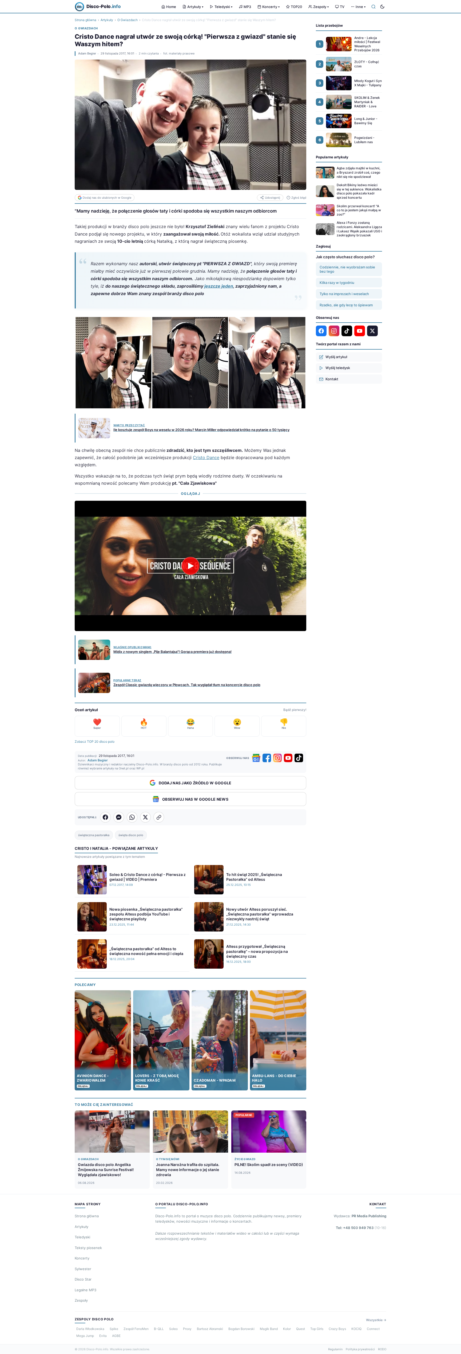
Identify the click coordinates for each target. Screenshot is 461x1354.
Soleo (173, 1329)
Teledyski (223, 7)
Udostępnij (272, 197)
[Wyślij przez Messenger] (118, 817)
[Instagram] (277, 758)
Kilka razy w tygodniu (337, 282)
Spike (114, 1329)
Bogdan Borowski (241, 1329)
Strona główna (85, 20)
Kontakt (331, 379)
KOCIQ (356, 1329)
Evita (103, 1336)
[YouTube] (288, 758)
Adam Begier (87, 53)
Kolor (287, 1329)
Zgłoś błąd (298, 197)
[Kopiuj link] (158, 817)
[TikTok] (299, 758)
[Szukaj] (373, 7)
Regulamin (335, 1349)
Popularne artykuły (332, 157)
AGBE (116, 1336)
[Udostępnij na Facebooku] (105, 817)
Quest (300, 1329)
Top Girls (316, 1329)
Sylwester (83, 1269)
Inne (360, 7)
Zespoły (321, 7)
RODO (382, 1349)
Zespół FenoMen (136, 1329)
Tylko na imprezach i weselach (344, 294)
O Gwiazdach (127, 20)
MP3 (247, 7)
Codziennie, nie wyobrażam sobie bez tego (347, 269)
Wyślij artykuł (336, 357)
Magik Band (269, 1329)
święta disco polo (130, 835)
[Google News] (256, 758)
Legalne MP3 (85, 1290)
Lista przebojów (329, 25)
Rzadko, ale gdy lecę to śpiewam (346, 305)
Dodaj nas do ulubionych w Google (107, 197)
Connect (373, 1329)
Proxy (187, 1329)
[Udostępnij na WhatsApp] (132, 817)
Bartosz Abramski (210, 1329)
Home (171, 7)
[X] (372, 331)
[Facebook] (267, 758)
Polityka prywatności (360, 1349)
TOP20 (296, 7)
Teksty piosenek (88, 1248)
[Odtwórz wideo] (190, 566)
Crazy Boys (337, 1329)
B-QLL (159, 1329)
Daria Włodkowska (90, 1329)
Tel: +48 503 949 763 (361, 1228)
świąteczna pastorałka (93, 835)
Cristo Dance (206, 457)
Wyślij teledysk (337, 368)
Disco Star (83, 1279)
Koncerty (271, 7)
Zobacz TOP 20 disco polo (94, 741)
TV (342, 7)
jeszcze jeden (218, 286)
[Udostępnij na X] (145, 817)
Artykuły (195, 7)
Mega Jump (85, 1336)
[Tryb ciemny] (382, 7)
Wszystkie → (376, 1320)
